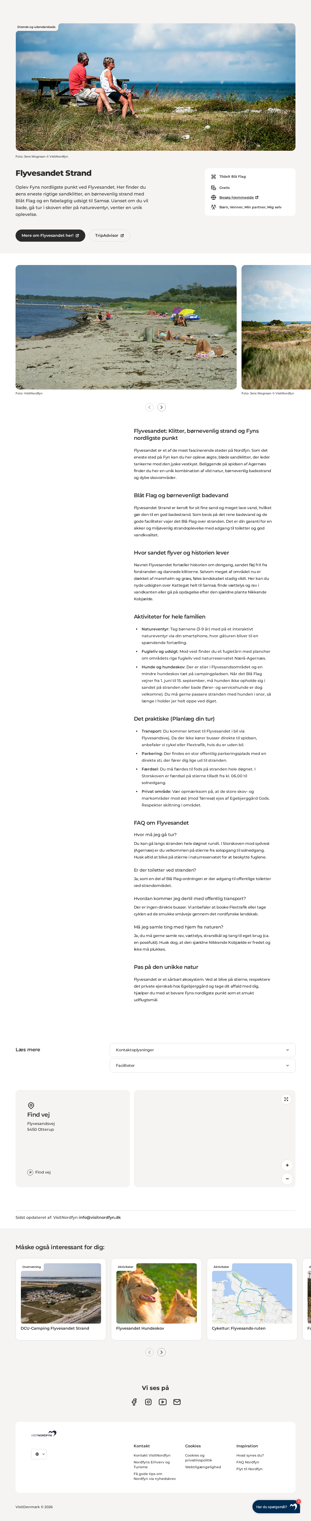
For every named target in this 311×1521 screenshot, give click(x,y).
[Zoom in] (287, 1165)
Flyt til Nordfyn (249, 1469)
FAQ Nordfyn (247, 1462)
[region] (214, 1138)
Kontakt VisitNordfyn (152, 1455)
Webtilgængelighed (203, 1467)
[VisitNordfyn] (43, 1433)
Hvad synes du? (250, 1455)
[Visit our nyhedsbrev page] (177, 1402)
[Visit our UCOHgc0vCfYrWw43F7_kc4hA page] (162, 1402)
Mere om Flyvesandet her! (47, 235)
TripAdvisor (106, 235)
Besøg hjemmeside (236, 197)
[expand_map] (286, 1099)
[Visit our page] (134, 1402)
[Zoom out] (287, 1179)
